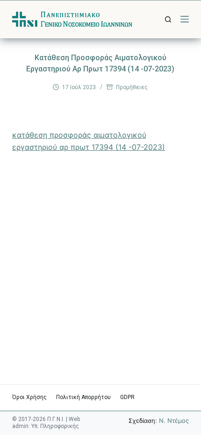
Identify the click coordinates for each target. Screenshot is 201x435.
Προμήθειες (132, 87)
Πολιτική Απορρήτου (83, 397)
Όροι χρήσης (29, 397)
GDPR (127, 397)
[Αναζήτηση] (168, 19)
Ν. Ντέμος (174, 420)
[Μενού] (184, 19)
